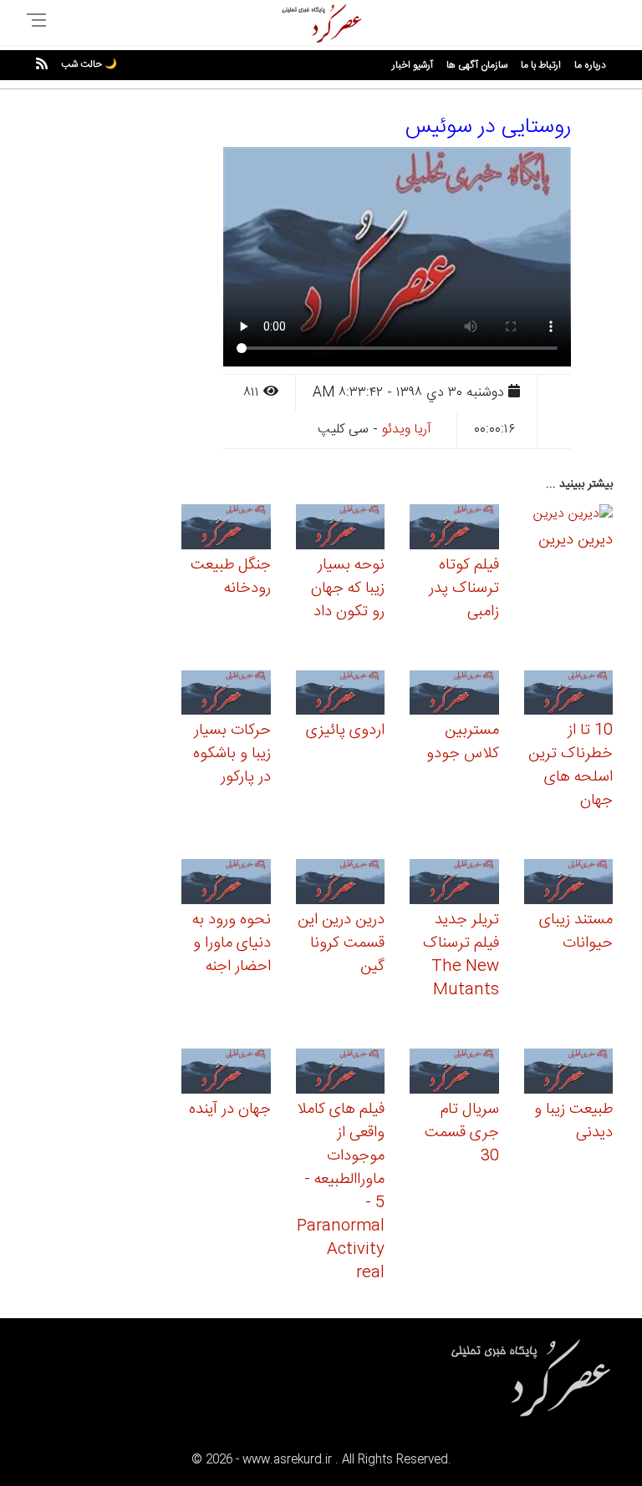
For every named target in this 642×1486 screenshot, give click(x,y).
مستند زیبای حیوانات (576, 931)
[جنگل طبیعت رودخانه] (226, 529)
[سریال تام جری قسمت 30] (454, 1074)
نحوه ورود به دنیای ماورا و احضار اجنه (231, 943)
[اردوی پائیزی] (340, 695)
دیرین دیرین (575, 540)
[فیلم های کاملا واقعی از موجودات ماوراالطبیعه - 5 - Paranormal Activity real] (340, 1074)
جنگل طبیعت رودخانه (231, 577)
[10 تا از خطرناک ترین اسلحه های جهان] (569, 695)
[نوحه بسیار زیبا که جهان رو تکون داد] (340, 529)
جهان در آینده (230, 1109)
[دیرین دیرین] (573, 516)
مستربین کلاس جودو (462, 742)
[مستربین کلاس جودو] (454, 695)
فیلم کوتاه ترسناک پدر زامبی (464, 588)
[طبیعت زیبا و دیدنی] (569, 1074)
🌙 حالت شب (89, 64)
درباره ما (590, 65)
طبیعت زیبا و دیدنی (573, 1121)
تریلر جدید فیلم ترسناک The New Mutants (461, 955)
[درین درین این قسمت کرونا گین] (340, 884)
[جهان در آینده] (226, 1074)
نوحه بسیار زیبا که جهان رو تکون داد (348, 588)
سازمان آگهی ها (476, 65)
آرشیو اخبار (412, 65)
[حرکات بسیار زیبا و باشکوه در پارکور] (226, 695)
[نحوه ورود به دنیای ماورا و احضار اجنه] (226, 884)
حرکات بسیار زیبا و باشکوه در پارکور (232, 754)
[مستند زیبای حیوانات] (569, 884)
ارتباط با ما (541, 65)
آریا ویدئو (406, 429)
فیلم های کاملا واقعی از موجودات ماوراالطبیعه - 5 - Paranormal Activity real (341, 1191)
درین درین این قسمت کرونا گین (341, 943)
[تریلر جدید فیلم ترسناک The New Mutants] (454, 884)
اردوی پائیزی (345, 730)
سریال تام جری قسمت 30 (462, 1133)
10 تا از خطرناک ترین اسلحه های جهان (570, 765)
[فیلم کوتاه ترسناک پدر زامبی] (454, 529)
